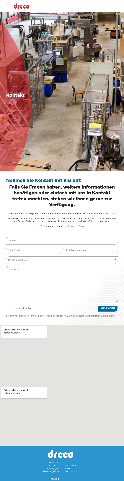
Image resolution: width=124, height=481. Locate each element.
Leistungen (53, 469)
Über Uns (54, 463)
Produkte (54, 466)
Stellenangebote (50, 471)
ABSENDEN (107, 308)
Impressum (71, 466)
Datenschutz (71, 472)
